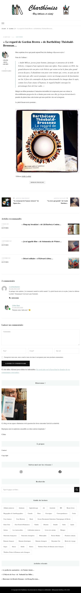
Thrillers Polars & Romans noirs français (51, 546)
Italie (64, 524)
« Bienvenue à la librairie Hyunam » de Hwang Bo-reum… (20, 579)
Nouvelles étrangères (28, 535)
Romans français (37, 182)
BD (61, 508)
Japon (72, 524)
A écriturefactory (14, 287)
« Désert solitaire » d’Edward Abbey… (37, 258)
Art (44, 508)
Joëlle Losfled (26, 176)
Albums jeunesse (9, 508)
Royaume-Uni (56, 541)
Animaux (21, 508)
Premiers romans (70, 535)
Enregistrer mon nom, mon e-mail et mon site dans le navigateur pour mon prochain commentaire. (33, 357)
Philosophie (43, 535)
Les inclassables (18, 530)
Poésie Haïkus (55, 535)
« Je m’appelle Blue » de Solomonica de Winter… (42, 241)
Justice (6, 530)
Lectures (19, 37)
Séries (31, 546)
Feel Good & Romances (22, 524)
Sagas (5, 546)
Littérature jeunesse (34, 530)
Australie (52, 508)
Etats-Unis (7, 524)
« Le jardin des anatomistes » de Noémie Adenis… (18, 570)
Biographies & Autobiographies (13, 513)
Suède (23, 546)
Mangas (62, 530)
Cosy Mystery (20, 519)
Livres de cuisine (50, 530)
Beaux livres (71, 508)
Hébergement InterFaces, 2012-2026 (61, 590)
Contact (4, 450)
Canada (30, 513)
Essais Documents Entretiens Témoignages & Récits (54, 519)
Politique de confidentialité (44, 590)
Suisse (14, 546)
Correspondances (62, 513)
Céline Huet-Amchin (5, 62)
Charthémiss (24, 590)
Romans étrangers (41, 541)
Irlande (55, 524)
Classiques (48, 513)
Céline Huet (16, 305)
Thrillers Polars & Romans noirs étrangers (17, 552)
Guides (36, 524)
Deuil (31, 519)
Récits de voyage (70, 541)
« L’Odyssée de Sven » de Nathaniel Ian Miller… (18, 574)
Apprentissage (33, 508)
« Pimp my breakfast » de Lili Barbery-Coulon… (41, 224)
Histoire (46, 524)
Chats (39, 513)
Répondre (15, 298)
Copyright (5, 455)
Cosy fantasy (8, 519)
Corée (74, 513)
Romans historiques (25, 541)
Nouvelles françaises (10, 535)
